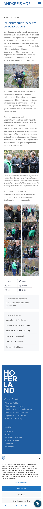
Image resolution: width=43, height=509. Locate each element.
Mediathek (9, 447)
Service (8, 434)
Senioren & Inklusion (14, 347)
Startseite (9, 431)
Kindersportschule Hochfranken (18, 409)
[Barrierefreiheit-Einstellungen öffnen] (37, 503)
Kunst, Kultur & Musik (15, 336)
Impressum (34, 506)
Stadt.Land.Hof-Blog (13, 418)
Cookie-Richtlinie (10, 506)
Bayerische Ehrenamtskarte (16, 412)
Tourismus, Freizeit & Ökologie (18, 331)
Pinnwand (9, 443)
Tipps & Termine (12, 440)
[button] (40, 458)
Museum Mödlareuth (14, 406)
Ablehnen (21, 495)
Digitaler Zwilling (12, 403)
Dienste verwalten (21, 483)
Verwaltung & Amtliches (16, 320)
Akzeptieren (21, 489)
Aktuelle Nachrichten (13, 437)
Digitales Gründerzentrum (16, 415)
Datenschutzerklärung (23, 506)
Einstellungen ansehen (21, 501)
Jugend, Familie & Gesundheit (18, 325)
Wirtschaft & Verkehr (14, 341)
